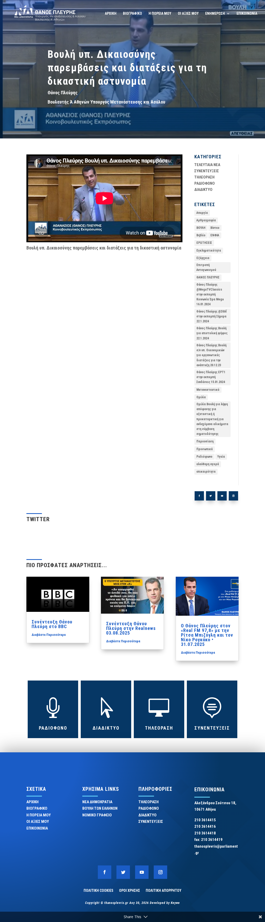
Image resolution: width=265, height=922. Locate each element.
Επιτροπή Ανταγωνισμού (206, 267)
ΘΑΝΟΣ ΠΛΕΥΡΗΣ (207, 277)
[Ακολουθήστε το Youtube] (222, 496)
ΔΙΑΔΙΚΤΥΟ (203, 189)
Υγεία (221, 456)
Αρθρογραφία (206, 220)
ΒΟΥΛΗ (200, 228)
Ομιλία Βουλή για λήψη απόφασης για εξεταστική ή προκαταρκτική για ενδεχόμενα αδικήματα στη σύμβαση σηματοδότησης (212, 419)
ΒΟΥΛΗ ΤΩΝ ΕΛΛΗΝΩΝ (99, 808)
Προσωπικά (204, 449)
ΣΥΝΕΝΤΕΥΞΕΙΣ (206, 171)
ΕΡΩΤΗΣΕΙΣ (204, 243)
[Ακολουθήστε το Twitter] (210, 496)
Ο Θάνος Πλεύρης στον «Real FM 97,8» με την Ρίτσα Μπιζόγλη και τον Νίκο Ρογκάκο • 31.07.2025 (207, 635)
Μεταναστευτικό (207, 390)
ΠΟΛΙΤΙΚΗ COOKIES (98, 890)
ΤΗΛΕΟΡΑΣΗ (204, 177)
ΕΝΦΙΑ (214, 235)
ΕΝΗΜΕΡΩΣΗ (215, 13)
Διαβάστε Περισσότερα (49, 635)
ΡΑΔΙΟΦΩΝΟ (204, 183)
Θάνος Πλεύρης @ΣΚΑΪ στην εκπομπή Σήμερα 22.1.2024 (211, 316)
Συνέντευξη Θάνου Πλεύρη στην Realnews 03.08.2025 (131, 628)
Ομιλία (201, 397)
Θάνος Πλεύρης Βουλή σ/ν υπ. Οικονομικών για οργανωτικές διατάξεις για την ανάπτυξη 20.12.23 (211, 355)
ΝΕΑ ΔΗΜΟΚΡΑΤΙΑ (97, 802)
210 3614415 (205, 820)
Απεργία (202, 213)
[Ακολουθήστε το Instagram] (233, 496)
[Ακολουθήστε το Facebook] (199, 496)
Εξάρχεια (202, 258)
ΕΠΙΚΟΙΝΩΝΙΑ (247, 13)
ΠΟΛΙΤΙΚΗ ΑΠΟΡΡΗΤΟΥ (163, 890)
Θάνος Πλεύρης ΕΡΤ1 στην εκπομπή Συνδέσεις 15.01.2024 (210, 377)
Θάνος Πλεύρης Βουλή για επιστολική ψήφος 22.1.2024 (211, 333)
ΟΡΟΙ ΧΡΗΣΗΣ (129, 890)
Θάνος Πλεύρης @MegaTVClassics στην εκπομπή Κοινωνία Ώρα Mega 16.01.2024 (210, 294)
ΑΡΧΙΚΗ (110, 13)
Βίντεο (214, 228)
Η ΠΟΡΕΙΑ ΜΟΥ (160, 13)
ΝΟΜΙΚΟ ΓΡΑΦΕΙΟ (97, 815)
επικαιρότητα (206, 471)
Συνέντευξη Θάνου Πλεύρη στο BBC (52, 624)
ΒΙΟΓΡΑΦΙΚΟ (132, 13)
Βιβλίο (200, 235)
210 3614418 (205, 833)
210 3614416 (205, 826)
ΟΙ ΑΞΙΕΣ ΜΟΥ (188, 13)
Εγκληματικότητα (208, 250)
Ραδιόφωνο (204, 456)
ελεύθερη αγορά (207, 464)
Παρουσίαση (205, 441)
